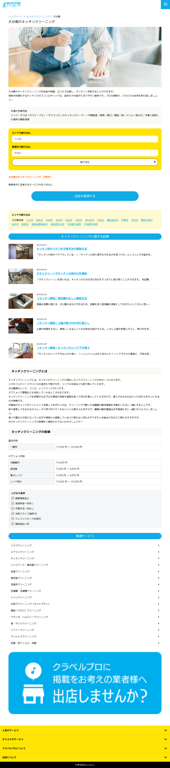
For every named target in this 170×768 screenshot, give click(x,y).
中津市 (49, 220)
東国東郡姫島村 (39, 224)
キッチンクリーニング (22, 558)
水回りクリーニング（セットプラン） (30, 603)
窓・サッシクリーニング (23, 623)
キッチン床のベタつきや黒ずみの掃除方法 (62, 249)
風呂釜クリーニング (21, 578)
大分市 (29, 220)
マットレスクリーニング (23, 636)
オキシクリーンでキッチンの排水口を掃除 (62, 273)
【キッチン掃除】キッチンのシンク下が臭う (63, 348)
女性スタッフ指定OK (26, 513)
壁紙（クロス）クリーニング (26, 610)
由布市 (15, 224)
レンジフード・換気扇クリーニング (29, 564)
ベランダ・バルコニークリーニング (29, 617)
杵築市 (124, 220)
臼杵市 (78, 220)
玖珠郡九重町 (74, 224)
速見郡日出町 (57, 224)
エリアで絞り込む (21, 132)
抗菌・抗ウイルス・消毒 (23, 643)
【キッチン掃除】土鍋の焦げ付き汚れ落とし (63, 323)
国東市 (25, 224)
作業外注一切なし (24, 508)
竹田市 (100, 220)
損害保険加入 (22, 498)
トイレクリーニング (21, 597)
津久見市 (89, 220)
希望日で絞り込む (21, 146)
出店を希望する (85, 196)
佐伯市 (68, 220)
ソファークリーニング (22, 629)
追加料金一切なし (24, 503)
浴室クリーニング (20, 571)
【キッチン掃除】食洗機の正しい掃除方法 (62, 298)
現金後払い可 (22, 523)
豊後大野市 (147, 220)
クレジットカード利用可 (28, 518)
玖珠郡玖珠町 (91, 224)
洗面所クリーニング (21, 584)
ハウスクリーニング (21, 545)
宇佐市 (134, 220)
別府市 (39, 220)
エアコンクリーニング (22, 551)
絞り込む (85, 162)
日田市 (59, 220)
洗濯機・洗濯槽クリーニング (26, 590)
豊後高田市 (113, 220)
